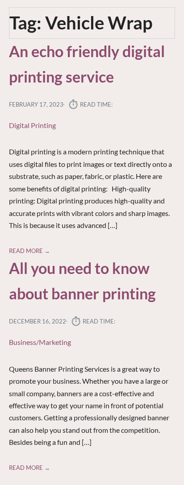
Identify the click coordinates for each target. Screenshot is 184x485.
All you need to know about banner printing (82, 281)
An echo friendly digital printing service (87, 64)
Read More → (29, 250)
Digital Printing (32, 125)
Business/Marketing (40, 342)
